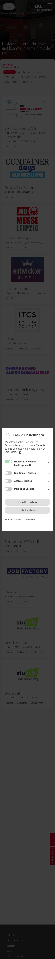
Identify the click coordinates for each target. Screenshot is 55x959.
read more (20, 452)
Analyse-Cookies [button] (23, 481)
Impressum (30, 520)
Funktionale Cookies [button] (25, 473)
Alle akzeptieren (27, 510)
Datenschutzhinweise (13, 520)
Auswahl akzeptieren (27, 502)
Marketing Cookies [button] (24, 489)
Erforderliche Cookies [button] (25, 463)
